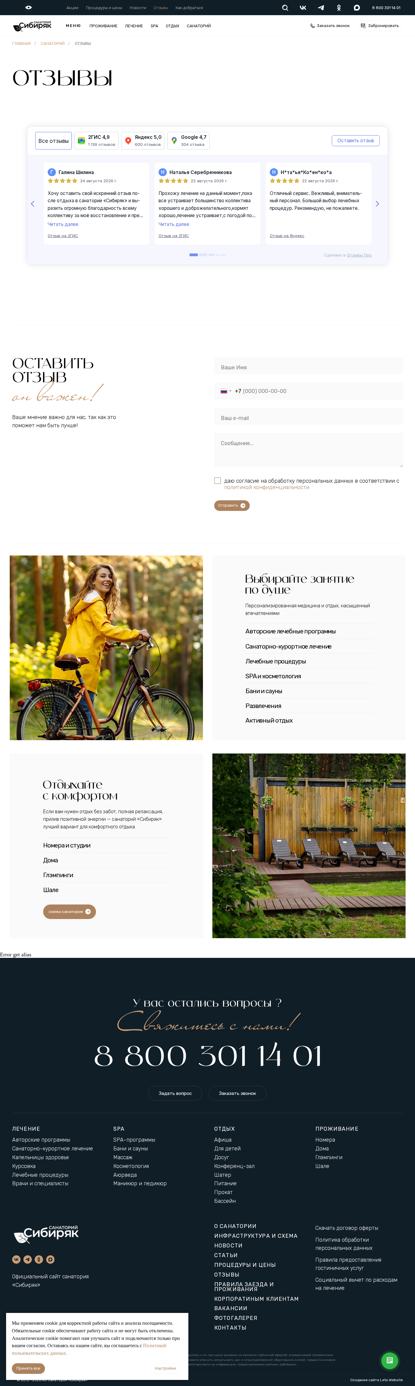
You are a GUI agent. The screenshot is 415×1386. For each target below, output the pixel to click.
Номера (325, 1140)
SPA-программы (134, 1140)
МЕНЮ (73, 25)
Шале (322, 1166)
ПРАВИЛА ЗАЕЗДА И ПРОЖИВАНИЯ (244, 1287)
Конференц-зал (234, 1166)
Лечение (134, 26)
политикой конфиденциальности (266, 487)
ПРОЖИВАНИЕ (336, 1129)
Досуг (221, 1157)
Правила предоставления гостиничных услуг (348, 1264)
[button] (329, 26)
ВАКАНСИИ (231, 1308)
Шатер (222, 1175)
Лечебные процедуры (40, 1175)
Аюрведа (125, 1175)
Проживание (104, 26)
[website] (285, 8)
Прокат (223, 1192)
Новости (138, 7)
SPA (154, 26)
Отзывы (161, 7)
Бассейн (225, 1201)
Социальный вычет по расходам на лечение (356, 1284)
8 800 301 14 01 (207, 1057)
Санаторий (199, 26)
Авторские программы (41, 1140)
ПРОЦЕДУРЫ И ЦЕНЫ (245, 1265)
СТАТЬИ (226, 1255)
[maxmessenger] (357, 8)
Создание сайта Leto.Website (376, 1380)
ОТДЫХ (172, 26)
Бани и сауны (130, 1148)
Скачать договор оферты (346, 1228)
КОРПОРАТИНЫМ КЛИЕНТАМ (256, 1299)
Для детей (227, 1148)
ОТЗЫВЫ (226, 1274)
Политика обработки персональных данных (343, 1244)
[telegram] (321, 8)
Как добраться (189, 7)
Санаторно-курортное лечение (52, 1148)
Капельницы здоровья (40, 1157)
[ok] (339, 8)
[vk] (303, 8)
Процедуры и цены (104, 7)
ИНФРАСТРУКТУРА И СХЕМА (256, 1235)
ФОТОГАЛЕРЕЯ (235, 1318)
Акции (72, 7)
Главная (21, 43)
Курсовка (24, 1166)
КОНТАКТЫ (230, 1327)
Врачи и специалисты (40, 1183)
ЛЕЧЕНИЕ (26, 1129)
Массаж (122, 1157)
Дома (322, 1148)
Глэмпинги (328, 1157)
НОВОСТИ (228, 1245)
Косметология (131, 1166)
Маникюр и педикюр (140, 1183)
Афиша (223, 1140)
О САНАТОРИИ (235, 1226)
